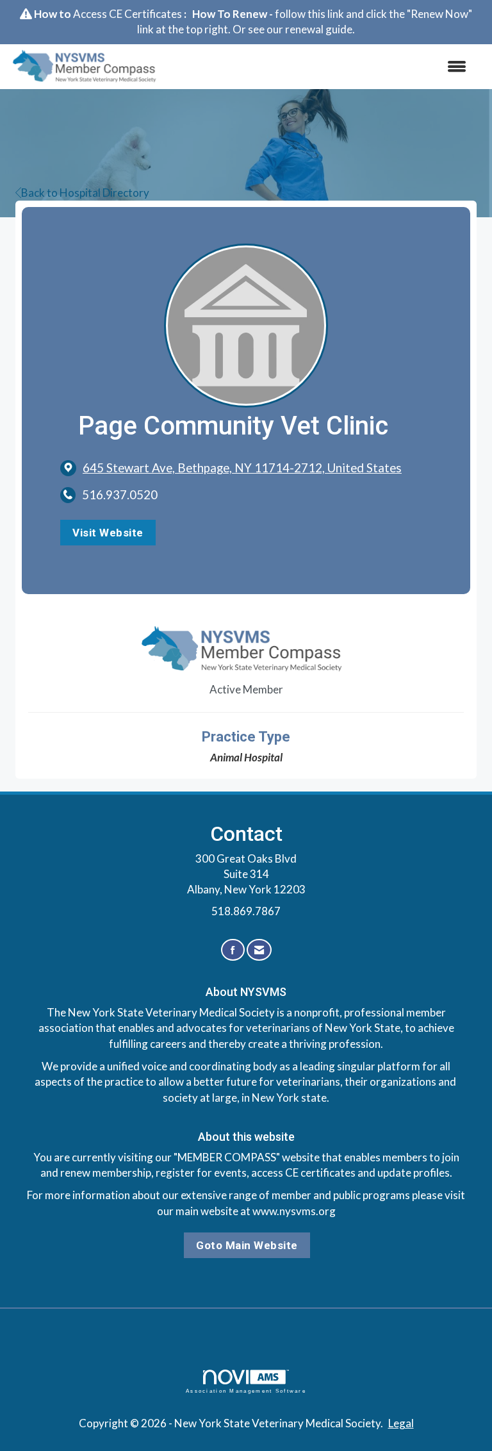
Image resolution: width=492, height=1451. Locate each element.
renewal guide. (320, 29)
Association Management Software (246, 1391)
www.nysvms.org (294, 1211)
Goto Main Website (247, 1245)
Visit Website (108, 532)
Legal (401, 1423)
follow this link (309, 14)
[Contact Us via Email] (259, 950)
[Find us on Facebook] (233, 950)
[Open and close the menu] (322, 67)
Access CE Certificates (127, 14)
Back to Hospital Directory (85, 192)
